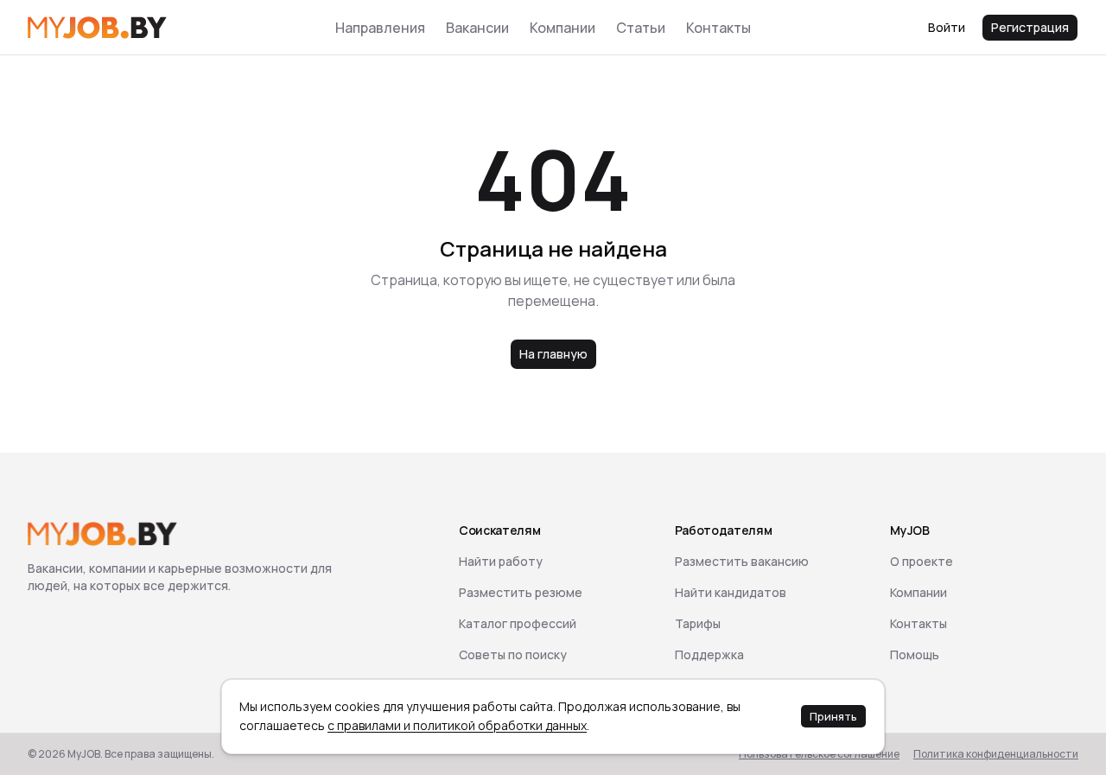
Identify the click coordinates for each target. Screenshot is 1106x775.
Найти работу (501, 561)
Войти (946, 27)
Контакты (718, 27)
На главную (553, 354)
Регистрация (1030, 27)
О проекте (921, 561)
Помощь (914, 654)
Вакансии (477, 27)
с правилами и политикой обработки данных (457, 725)
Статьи (640, 27)
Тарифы (698, 623)
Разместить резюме (520, 592)
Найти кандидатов (730, 592)
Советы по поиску (513, 654)
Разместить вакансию (742, 561)
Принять (833, 716)
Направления (380, 27)
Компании (562, 27)
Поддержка (709, 654)
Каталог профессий (517, 623)
